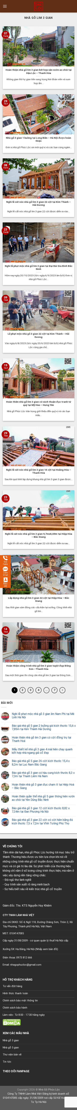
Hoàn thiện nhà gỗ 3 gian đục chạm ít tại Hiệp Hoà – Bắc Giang (43, 786)
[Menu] (5, 6)
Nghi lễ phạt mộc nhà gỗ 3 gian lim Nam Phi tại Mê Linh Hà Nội (43, 715)
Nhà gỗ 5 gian (11, 1047)
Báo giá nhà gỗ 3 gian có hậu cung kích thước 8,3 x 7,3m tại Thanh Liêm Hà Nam (43, 774)
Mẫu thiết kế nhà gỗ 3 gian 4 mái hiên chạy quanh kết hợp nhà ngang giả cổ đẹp (42, 751)
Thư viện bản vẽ (12, 1054)
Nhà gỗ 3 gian (11, 1040)
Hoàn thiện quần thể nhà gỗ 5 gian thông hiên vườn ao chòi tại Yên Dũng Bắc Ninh (43, 798)
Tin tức (7, 1061)
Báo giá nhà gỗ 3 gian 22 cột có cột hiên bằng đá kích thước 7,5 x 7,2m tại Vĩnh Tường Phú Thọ (42, 821)
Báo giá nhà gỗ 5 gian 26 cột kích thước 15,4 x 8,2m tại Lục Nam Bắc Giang (41, 762)
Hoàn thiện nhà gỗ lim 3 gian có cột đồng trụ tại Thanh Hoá (41, 739)
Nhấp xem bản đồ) (47, 949)
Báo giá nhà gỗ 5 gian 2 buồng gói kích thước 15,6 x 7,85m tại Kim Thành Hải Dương (44, 727)
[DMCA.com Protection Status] (12, 1022)
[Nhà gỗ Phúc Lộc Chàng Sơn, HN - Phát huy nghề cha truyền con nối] (38, 6)
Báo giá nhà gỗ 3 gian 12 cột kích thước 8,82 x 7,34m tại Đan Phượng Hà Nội (41, 810)
